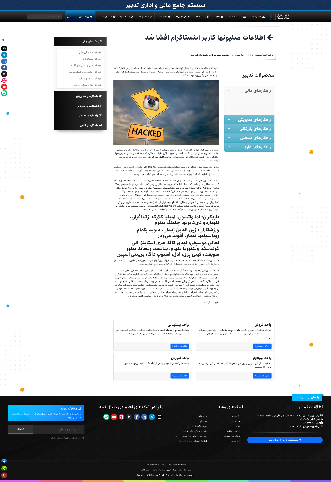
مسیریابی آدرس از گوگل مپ (284, 440)
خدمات (163, 17)
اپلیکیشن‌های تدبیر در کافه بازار (192, 441)
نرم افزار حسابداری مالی (90, 52)
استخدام (203, 421)
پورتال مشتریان (234, 441)
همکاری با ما (106, 17)
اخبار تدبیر (236, 421)
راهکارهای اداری (89, 125)
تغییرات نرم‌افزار (233, 431)
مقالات (217, 17)
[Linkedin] (4, 61)
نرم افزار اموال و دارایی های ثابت (86, 65)
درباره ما (145, 17)
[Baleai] (4, 93)
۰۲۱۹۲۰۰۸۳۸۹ (296, 426)
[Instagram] (4, 48)
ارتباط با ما (202, 416)
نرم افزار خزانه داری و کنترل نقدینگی (84, 72)
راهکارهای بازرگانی (87, 106)
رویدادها (202, 17)
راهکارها (257, 17)
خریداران (182, 17)
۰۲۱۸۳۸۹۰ (304, 419)
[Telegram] (4, 55)
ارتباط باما (125, 17)
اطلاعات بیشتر (263, 346)
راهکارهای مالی (91, 41)
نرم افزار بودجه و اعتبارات (89, 78)
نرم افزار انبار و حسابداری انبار (87, 85)
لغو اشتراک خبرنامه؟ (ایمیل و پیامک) (66, 438)
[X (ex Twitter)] (4, 74)
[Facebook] (4, 67)
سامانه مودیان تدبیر (231, 436)
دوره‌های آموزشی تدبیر (198, 426)
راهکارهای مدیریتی (87, 96)
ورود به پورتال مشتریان (78, 17)
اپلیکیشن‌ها (237, 17)
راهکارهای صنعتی (88, 115)
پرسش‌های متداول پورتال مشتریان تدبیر (190, 436)
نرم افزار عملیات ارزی (91, 59)
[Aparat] (4, 80)
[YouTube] (4, 87)
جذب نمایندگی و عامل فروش (195, 431)
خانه (252, 55)
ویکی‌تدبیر (236, 416)
